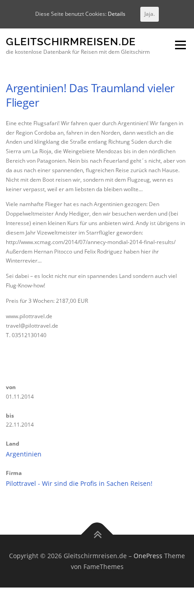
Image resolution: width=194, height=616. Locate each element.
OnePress (148, 555)
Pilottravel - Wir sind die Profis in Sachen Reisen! (79, 483)
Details (116, 14)
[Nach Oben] (97, 535)
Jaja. (149, 14)
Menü (179, 45)
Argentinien (24, 454)
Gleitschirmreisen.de (71, 42)
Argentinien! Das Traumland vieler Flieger (90, 95)
